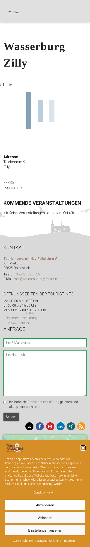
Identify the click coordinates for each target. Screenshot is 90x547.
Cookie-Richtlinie (23, 540)
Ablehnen (45, 517)
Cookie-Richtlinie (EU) (22, 323)
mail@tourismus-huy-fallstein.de (37, 279)
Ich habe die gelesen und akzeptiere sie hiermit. (43, 404)
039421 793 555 (28, 274)
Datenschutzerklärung (48, 540)
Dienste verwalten (43, 492)
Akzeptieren (45, 504)
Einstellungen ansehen (45, 530)
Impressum (70, 540)
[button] (83, 448)
